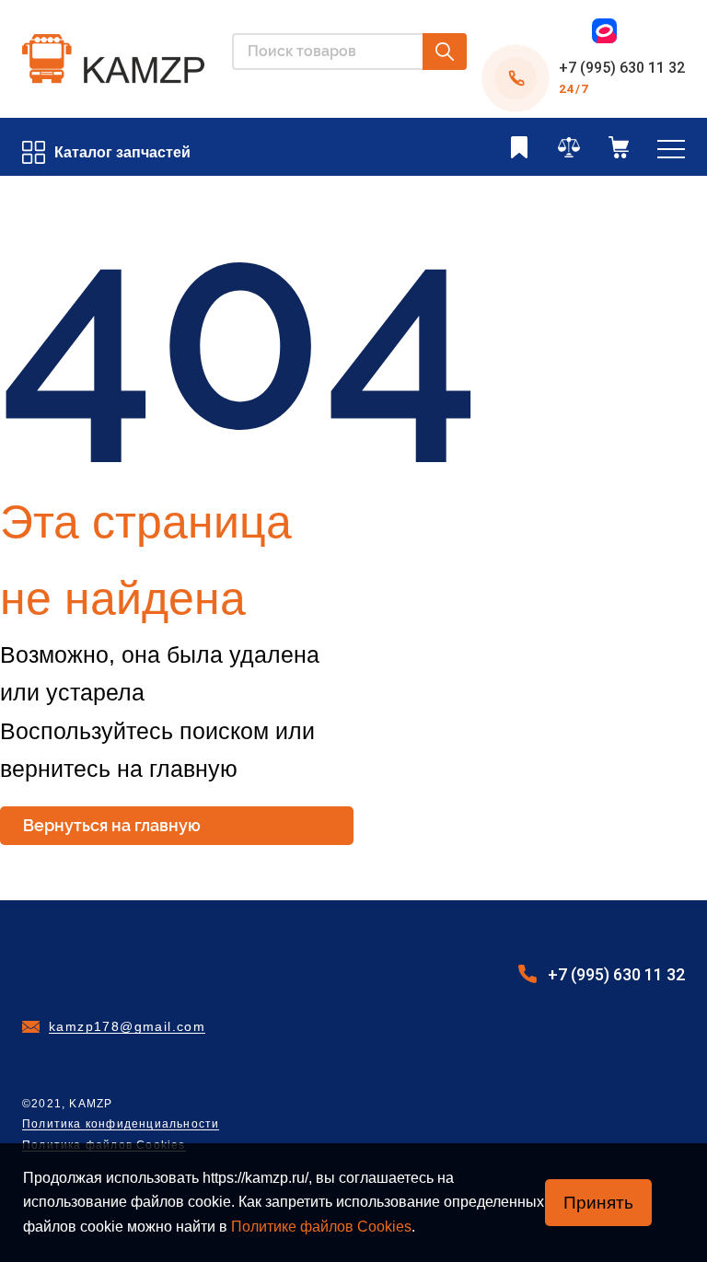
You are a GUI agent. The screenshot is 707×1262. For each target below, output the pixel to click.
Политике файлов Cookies (321, 1226)
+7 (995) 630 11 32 (622, 67)
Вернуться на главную (112, 825)
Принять (598, 1202)
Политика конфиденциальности (120, 1124)
